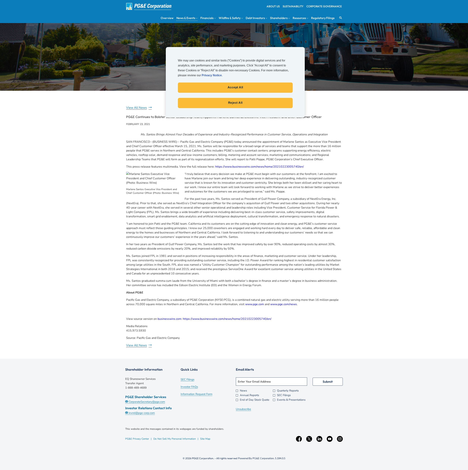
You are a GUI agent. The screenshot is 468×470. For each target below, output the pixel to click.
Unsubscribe (243, 409)
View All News (136, 108)
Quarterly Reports (288, 390)
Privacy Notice (212, 75)
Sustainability (293, 6)
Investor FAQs (194, 387)
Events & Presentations (291, 399)
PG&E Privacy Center (137, 439)
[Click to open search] (339, 17)
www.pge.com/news (283, 304)
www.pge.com (254, 304)
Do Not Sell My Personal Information (174, 439)
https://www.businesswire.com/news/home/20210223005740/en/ (259, 167)
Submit (328, 381)
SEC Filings (192, 379)
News (243, 390)
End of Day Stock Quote (254, 399)
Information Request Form (201, 394)
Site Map (205, 439)
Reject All (235, 102)
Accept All (235, 87)
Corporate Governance (324, 6)
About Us (273, 6)
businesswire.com (169, 319)
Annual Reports (249, 395)
